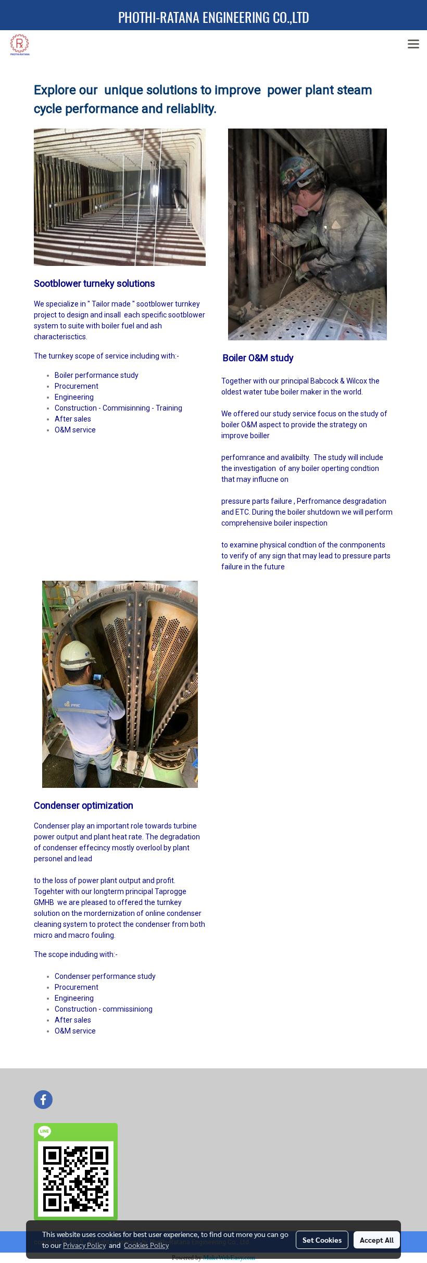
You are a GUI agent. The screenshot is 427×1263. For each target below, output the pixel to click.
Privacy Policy (84, 1244)
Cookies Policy (146, 1244)
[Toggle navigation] (413, 44)
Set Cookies (322, 1239)
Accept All (377, 1239)
